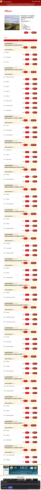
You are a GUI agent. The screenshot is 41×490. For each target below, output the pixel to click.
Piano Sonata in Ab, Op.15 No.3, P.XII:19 (13, 69)
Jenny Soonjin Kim (24, 21)
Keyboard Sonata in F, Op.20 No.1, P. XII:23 (14, 186)
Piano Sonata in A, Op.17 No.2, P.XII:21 (13, 142)
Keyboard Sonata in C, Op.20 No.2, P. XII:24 (14, 211)
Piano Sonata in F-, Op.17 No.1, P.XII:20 (13, 118)
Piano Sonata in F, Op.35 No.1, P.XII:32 (13, 398)
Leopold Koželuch (9, 43)
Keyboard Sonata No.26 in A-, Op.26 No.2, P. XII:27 (16, 285)
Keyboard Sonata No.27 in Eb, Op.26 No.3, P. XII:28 (16, 305)
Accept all (10, 487)
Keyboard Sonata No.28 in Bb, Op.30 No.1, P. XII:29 (16, 329)
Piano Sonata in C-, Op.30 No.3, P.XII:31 (13, 378)
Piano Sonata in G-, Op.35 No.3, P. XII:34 (13, 447)
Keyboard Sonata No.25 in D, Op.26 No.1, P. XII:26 (16, 260)
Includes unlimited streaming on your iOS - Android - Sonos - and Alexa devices (20, 5)
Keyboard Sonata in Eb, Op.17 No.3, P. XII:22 (14, 167)
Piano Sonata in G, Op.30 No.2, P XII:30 (13, 354)
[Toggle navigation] (39, 1)
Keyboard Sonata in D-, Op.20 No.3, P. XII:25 (14, 236)
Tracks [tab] (5, 37)
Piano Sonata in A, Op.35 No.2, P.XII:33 (13, 423)
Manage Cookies (4, 487)
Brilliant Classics (27, 26)
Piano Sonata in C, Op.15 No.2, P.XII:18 (13, 45)
